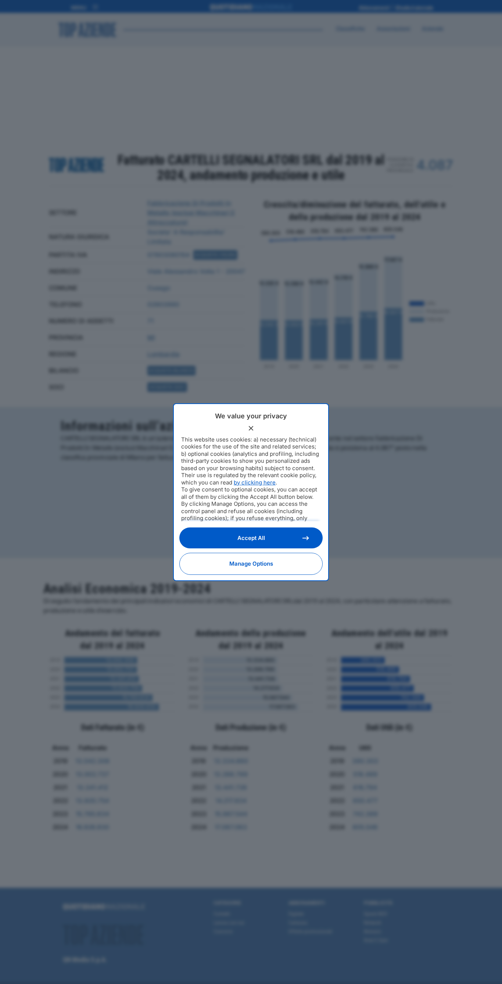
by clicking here (255, 482)
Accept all (251, 537)
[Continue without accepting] (251, 428)
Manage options (251, 563)
